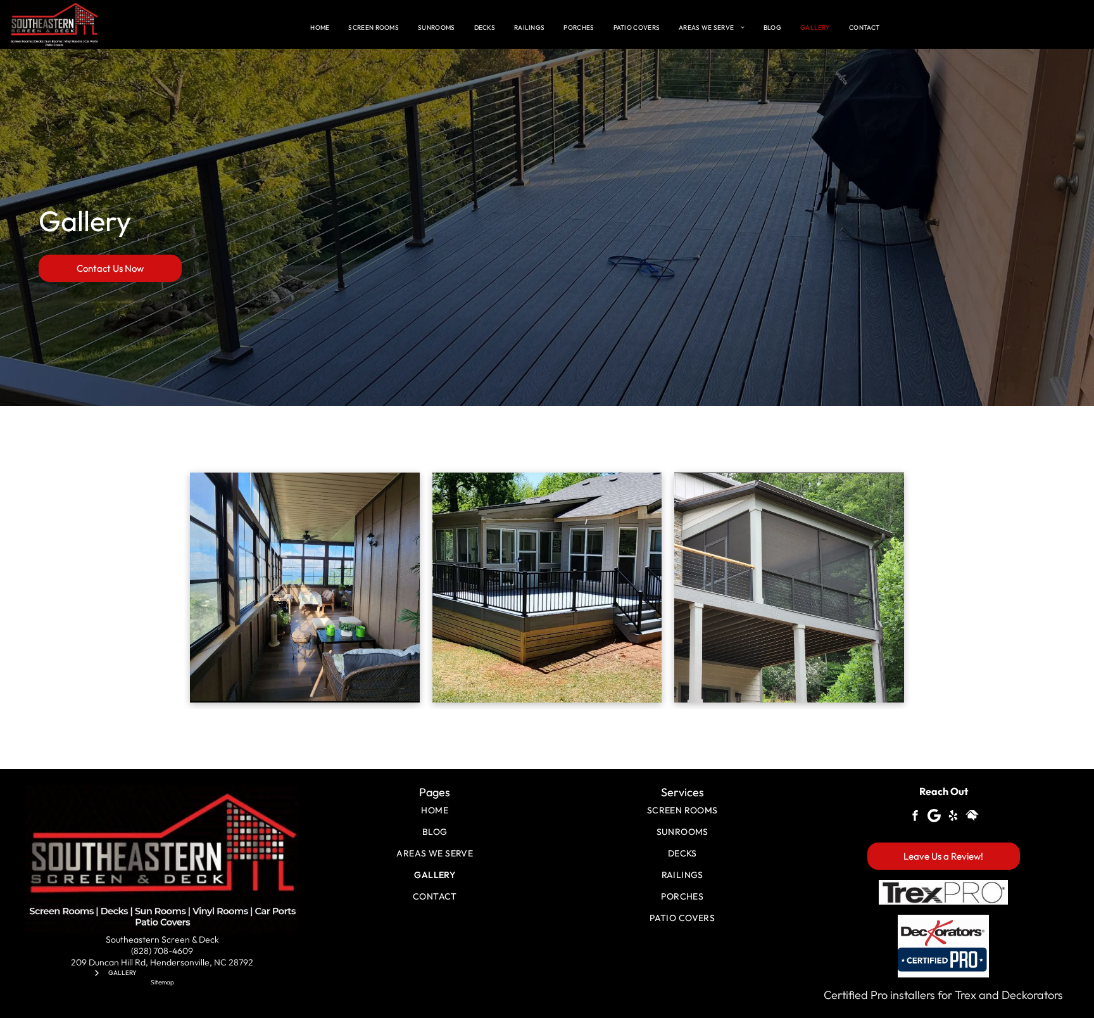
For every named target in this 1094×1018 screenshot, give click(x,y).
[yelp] (953, 817)
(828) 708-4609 (162, 951)
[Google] (934, 817)
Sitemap (162, 982)
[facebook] (915, 817)
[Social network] (972, 817)
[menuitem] (320, 27)
